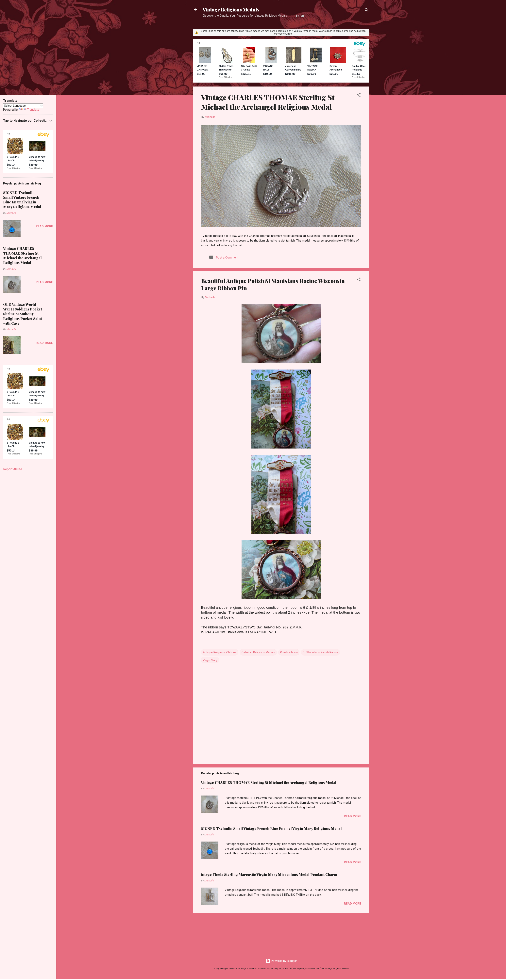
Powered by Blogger (283, 961)
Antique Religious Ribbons (219, 652)
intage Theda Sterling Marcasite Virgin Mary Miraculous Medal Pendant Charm (269, 874)
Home (300, 16)
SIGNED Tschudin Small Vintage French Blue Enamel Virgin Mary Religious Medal (271, 828)
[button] (358, 95)
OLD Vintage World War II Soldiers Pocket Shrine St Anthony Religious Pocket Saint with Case (22, 314)
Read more (352, 816)
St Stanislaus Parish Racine (320, 652)
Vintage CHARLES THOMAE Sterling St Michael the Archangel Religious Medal (267, 101)
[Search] (366, 11)
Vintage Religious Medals (231, 9)
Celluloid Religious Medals (258, 652)
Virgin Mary (210, 660)
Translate (33, 109)
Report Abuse (12, 469)
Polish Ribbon (289, 652)
